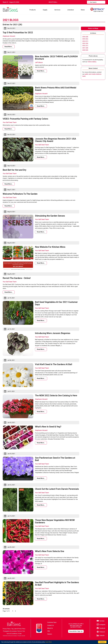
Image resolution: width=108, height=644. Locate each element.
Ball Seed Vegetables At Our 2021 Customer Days (56, 303)
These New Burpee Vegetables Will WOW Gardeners (55, 521)
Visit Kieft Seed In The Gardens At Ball (53, 364)
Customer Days (51, 622)
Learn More (48, 642)
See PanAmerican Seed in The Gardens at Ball (55, 459)
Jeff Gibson (39, 62)
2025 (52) (85, 39)
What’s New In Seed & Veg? (48, 426)
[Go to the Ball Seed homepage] (10, 9)
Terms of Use (21, 631)
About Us (50, 628)
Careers (49, 634)
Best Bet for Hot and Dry (14, 170)
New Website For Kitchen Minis (50, 247)
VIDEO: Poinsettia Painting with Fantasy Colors (25, 119)
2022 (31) (85, 45)
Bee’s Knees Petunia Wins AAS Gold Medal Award (55, 88)
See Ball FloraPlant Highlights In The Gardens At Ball (57, 583)
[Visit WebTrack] (97, 10)
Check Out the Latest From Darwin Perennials (57, 489)
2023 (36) (85, 43)
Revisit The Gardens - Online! (17, 278)
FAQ (48, 631)
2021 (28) (85, 48)
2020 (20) (85, 50)
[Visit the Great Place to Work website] (39, 628)
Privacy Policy (6, 628)
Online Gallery (92, 62)
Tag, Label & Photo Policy (18, 628)
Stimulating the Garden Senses (50, 216)
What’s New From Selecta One (49, 551)
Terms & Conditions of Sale (14, 633)
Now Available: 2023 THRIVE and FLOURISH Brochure (56, 57)
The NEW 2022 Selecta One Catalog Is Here (56, 395)
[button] (32, 9)
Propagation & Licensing (9, 631)
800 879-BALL (77, 627)
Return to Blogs (93, 28)
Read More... (9, 46)
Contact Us (50, 625)
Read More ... (9, 129)
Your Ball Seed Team (10, 122)
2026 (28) (85, 36)
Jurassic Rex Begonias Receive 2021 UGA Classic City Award (55, 140)
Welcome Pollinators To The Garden (20, 194)
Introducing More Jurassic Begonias (52, 333)
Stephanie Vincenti (9, 36)
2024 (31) (85, 41)
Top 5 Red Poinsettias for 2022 (18, 32)
